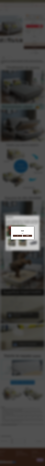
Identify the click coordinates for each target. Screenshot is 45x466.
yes (17, 235)
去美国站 (27, 235)
